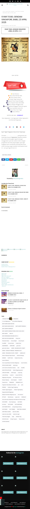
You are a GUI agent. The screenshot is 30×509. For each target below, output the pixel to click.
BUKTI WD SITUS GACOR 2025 (8, 338)
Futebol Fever (18, 343)
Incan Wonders (24, 362)
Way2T (15, 506)
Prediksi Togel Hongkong (13, 387)
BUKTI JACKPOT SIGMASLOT (7, 328)
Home (4, 11)
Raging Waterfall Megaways (7, 392)
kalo (18, 367)
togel (13, 416)
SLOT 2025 (20, 401)
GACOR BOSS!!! (5, 345)
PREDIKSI (4, 387)
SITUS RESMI (4, 401)
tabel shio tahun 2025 (6, 414)
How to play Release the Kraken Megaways (10, 362)
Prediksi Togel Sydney (18, 389)
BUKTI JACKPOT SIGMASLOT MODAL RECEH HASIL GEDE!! (13, 331)
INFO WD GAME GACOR (6, 365)
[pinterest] (18, 1)
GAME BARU (12, 345)
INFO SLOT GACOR (5, 282)
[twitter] (13, 1)
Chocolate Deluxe (5, 340)
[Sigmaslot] (4, 249)
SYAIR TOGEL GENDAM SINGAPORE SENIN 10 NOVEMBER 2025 (18, 193)
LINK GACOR (4, 283)
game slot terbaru (5, 348)
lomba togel (13, 372)
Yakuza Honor (21, 419)
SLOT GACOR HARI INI (6, 406)
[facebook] (10, 1)
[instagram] (15, 1)
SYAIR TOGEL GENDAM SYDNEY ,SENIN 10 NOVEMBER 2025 (18, 199)
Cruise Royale (21, 340)
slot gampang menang (16, 406)
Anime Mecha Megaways (17, 321)
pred (22, 384)
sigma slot (17, 397)
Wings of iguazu (13, 419)
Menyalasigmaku (5, 25)
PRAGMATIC (11, 382)
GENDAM (4, 357)
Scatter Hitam (4, 264)
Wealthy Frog (18, 416)
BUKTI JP (11, 333)
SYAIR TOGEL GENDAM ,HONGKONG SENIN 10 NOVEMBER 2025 (17, 186)
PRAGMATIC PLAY (19, 382)
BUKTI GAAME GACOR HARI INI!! (8, 323)
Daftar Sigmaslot (9, 504)
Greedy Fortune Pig (18, 357)
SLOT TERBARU (12, 409)
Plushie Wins (4, 382)
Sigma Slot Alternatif (6, 276)
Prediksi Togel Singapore (7, 389)
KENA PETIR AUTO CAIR (6, 370)
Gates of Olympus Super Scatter (17, 308)
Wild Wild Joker (5, 419)
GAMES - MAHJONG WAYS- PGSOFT (18, 348)
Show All (4, 286)
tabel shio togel (16, 414)
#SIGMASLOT (8, 463)
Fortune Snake (11, 343)
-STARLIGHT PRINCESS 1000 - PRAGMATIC (10, 318)
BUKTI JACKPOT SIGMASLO (21, 326)
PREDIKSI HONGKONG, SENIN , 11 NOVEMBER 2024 (16, 294)
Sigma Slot (3, 273)
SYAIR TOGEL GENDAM (10, 11)
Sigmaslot (3, 274)
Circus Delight (14, 340)
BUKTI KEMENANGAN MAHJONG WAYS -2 (10, 335)
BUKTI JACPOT (5, 333)
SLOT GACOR (10, 404)
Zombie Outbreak (5, 421)
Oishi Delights (14, 379)
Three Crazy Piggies (6, 416)
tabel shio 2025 (16, 411)
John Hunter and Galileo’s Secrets (9, 367)
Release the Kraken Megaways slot (9, 394)
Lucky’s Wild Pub (18, 375)
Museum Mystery (5, 379)
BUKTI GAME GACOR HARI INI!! (8, 326)
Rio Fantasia (20, 394)
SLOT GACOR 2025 (18, 404)
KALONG (22, 367)
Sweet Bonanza (4, 265)
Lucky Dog (20, 372)
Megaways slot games (6, 377)
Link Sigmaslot (23, 502)
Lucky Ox (11, 375)
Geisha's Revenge (20, 355)
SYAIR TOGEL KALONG (6, 411)
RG (24, 506)
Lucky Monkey (5, 375)
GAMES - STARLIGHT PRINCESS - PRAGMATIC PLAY (12, 350)
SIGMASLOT (4, 281)
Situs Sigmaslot (14, 502)
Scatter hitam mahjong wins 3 (8, 266)
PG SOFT (20, 379)
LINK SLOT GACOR (5, 372)
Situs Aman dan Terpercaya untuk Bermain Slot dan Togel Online (13, 400)
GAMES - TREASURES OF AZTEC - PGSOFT (10, 353)
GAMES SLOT (22, 353)
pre (18, 384)
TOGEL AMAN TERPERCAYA (7, 284)
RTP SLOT (4, 397)
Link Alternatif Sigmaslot (20, 504)
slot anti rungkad (5, 277)
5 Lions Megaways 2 (6, 321)
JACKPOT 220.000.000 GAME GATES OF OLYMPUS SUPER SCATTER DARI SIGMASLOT (18, 301)
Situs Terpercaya (12, 401)
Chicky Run (18, 338)
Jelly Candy (15, 365)
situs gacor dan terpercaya (7, 278)
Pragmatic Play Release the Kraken (9, 384)
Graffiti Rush (10, 357)
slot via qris (4, 279)
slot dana (4, 404)
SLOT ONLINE (4, 409)
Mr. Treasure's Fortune (17, 377)
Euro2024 (4, 343)
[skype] (20, 1)
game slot (19, 345)
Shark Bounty (10, 397)
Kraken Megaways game (18, 370)
